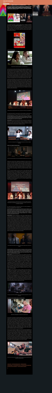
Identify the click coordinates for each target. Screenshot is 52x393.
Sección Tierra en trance (22, 366)
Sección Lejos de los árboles (12, 366)
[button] (7, 10)
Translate (8, 4)
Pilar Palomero (10, 365)
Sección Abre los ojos (17, 365)
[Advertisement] (10, 379)
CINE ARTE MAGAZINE (8, 1)
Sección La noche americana (26, 365)
